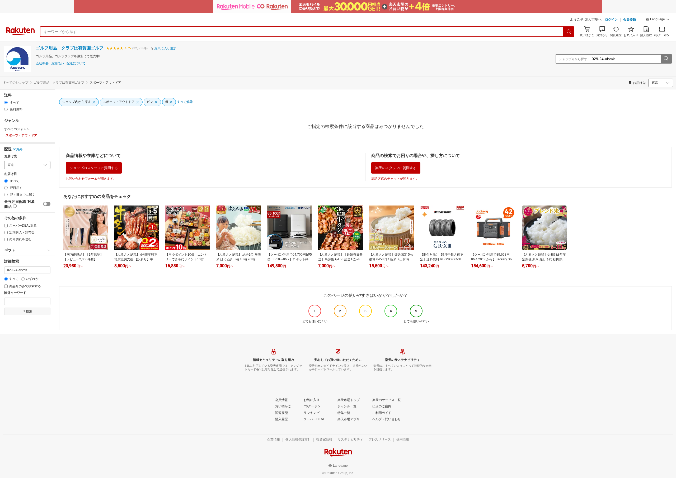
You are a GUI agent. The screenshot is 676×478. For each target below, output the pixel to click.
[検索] (569, 31)
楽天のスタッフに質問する (395, 168)
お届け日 (10, 174)
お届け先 (10, 156)
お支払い (57, 63)
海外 (19, 149)
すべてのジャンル (17, 129)
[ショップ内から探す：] (666, 59)
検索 (29, 311)
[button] (657, 20)
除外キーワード (15, 293)
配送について (76, 63)
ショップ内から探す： (574, 59)
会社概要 (42, 63)
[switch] (46, 204)
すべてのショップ (15, 82)
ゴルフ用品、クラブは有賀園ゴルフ (70, 48)
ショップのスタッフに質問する (94, 168)
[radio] (6, 102)
